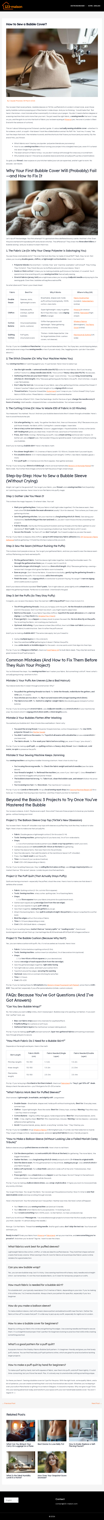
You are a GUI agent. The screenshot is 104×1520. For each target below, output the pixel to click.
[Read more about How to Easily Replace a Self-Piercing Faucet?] (83, 1430)
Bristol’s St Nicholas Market (80, 466)
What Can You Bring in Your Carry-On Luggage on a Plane (19, 1445)
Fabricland (84, 313)
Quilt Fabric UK (53, 650)
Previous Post (8, 1403)
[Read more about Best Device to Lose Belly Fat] (52, 1430)
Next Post (97, 1403)
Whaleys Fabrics (80, 321)
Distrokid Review (77, 6)
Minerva (68, 119)
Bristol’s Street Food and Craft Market (63, 985)
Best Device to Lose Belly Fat (51, 1444)
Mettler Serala (39, 732)
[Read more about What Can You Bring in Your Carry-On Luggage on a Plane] (20, 1430)
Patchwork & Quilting (82, 335)
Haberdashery (88, 301)
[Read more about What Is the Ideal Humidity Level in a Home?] (20, 1462)
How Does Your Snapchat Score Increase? (52, 1476)
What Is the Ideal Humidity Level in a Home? (18, 1476)
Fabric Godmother (81, 298)
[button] (85, 6)
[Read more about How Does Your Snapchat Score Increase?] (52, 1462)
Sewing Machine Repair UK (81, 789)
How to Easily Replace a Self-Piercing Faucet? (82, 1445)
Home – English (94, 6)
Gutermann (51, 391)
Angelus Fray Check (47, 616)
